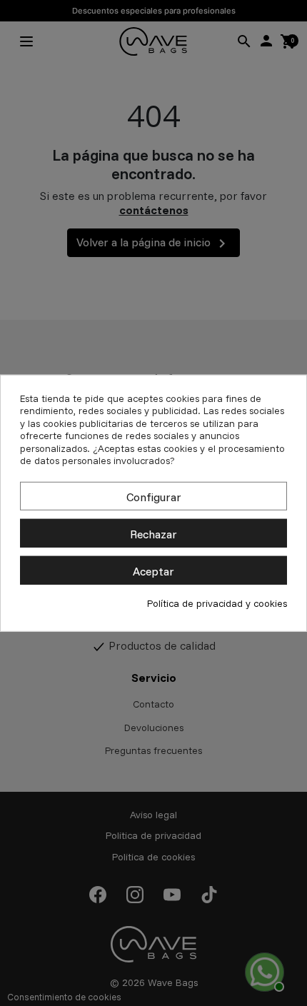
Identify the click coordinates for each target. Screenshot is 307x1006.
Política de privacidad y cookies (217, 603)
